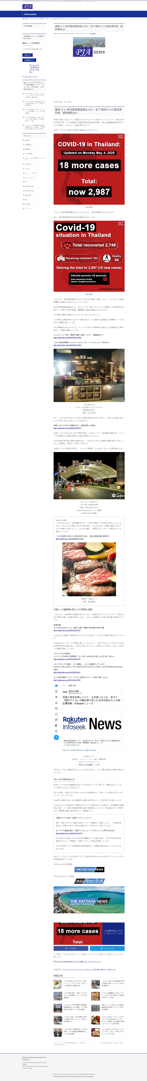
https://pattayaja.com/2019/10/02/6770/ (67, 659)
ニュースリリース (30, 177)
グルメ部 (27, 168)
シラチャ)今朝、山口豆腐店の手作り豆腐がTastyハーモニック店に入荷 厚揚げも (113, 983)
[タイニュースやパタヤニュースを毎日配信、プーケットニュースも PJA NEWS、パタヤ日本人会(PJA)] (27, 7)
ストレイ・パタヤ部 (30, 173)
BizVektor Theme (74, 1076)
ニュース (72, 969)
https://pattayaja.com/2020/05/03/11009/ (67, 337)
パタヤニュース (88, 969)
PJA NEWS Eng (29, 191)
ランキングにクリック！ (93, 961)
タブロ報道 (88, 764)
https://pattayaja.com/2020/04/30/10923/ (67, 428)
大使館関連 (28, 144)
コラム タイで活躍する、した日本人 (34, 159)
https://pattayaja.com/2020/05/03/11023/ (70, 539)
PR (26, 182)
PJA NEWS (93, 33)
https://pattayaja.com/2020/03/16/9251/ (69, 833)
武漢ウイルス (112, 969)
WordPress (64, 1076)
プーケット (28, 208)
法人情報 (27, 204)
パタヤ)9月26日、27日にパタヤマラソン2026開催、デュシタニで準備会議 (75, 995)
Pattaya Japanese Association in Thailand (71, 1074)
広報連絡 (27, 140)
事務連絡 (27, 149)
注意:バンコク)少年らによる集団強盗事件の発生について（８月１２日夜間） (112, 1007)
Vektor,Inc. (84, 1076)
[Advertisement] (89, 81)
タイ (68, 969)
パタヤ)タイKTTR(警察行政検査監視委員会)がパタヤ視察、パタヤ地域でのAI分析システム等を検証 (75, 1007)
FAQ (26, 199)
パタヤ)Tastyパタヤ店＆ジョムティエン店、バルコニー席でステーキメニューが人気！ (112, 1031)
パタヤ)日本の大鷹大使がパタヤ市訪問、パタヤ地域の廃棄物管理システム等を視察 (75, 1031)
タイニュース (80, 969)
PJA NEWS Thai (29, 186)
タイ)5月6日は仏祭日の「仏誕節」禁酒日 (112, 1043)
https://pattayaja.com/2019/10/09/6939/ (67, 672)
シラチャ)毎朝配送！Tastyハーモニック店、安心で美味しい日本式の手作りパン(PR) (112, 995)
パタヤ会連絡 (28, 153)
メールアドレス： (28, 45)
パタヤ (64, 969)
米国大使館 (28, 195)
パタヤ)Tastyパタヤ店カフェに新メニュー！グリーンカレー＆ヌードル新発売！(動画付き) (75, 983)
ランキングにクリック (29, 76)
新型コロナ (104, 969)
